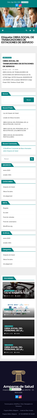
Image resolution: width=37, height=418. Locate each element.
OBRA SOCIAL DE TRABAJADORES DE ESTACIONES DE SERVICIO (18, 64)
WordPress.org (7, 226)
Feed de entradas (8, 217)
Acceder (5, 212)
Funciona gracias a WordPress (12, 404)
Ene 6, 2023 (7, 69)
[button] (26, 30)
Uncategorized (7, 196)
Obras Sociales (7, 57)
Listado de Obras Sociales (11, 118)
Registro (5, 208)
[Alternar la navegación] (34, 30)
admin (16, 69)
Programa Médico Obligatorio (11, 410)
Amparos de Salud (18, 18)
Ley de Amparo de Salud (10, 113)
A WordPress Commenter (11, 148)
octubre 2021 (7, 175)
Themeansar (18, 406)
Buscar (5, 94)
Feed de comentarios (9, 221)
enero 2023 (6, 170)
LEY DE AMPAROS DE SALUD (27, 414)
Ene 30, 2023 (10, 296)
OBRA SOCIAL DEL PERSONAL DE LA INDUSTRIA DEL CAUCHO (17, 330)
